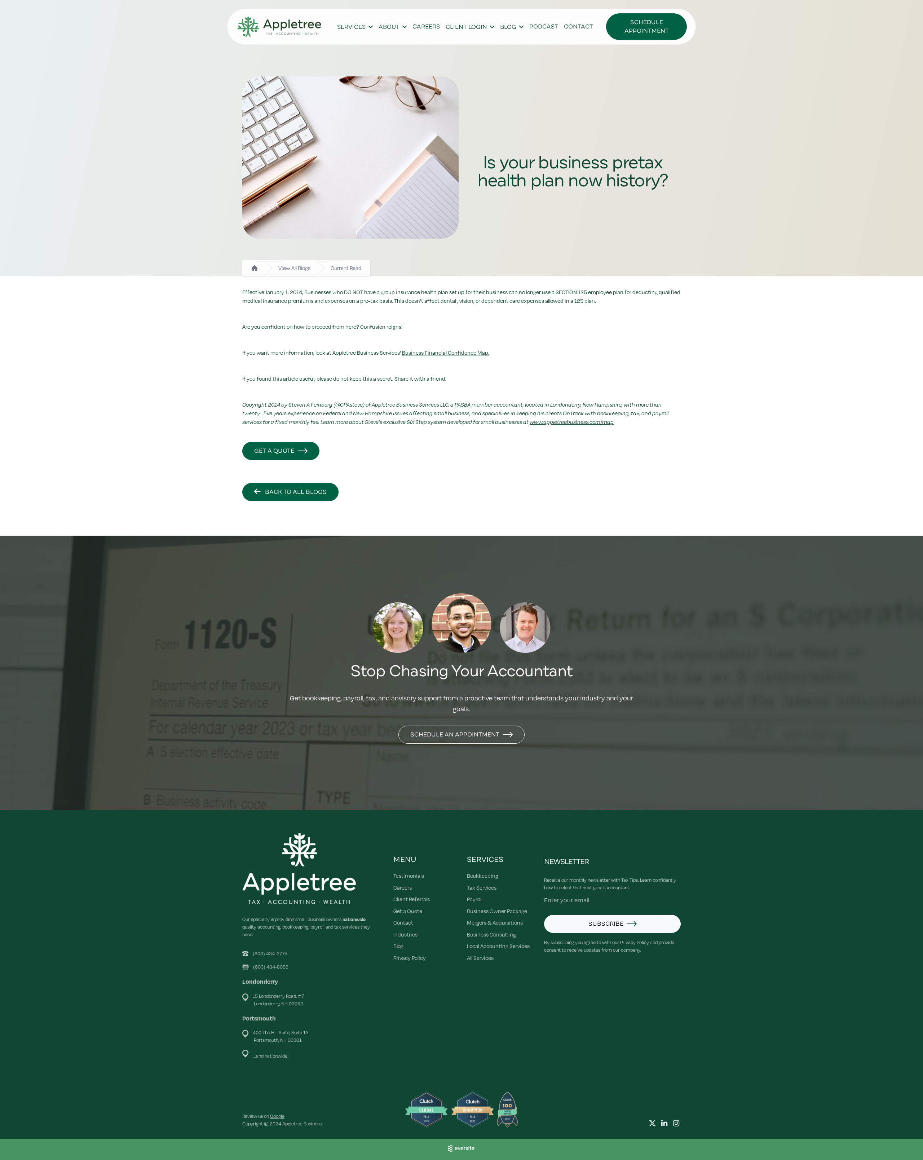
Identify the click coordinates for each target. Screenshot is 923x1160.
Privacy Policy (409, 958)
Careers (426, 26)
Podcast (543, 26)
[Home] (254, 268)
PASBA (463, 404)
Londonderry (260, 981)
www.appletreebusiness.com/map (572, 422)
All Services (480, 958)
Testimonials (408, 875)
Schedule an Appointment (454, 735)
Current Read (346, 268)
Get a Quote (407, 911)
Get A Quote (274, 451)
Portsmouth (259, 1018)
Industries (405, 934)
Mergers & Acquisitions (495, 922)
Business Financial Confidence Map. (445, 352)
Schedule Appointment (646, 26)
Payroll (474, 899)
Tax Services (481, 887)
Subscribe (605, 924)
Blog (398, 946)
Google (277, 1116)
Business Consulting (491, 934)
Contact (578, 26)
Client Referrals (411, 899)
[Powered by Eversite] (461, 1148)
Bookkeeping (482, 875)
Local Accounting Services (498, 946)
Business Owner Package (497, 911)
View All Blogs (294, 268)
